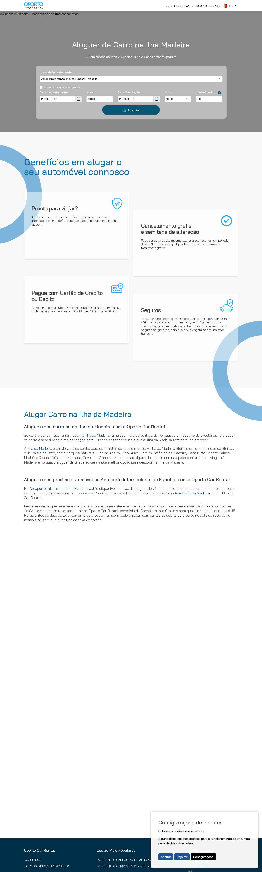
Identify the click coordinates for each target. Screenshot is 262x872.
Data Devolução (129, 92)
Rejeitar (181, 857)
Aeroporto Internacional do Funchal (58, 488)
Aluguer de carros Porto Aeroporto (127, 860)
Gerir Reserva (177, 5)
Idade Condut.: (206, 92)
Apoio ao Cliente (206, 5)
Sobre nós (33, 860)
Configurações (203, 857)
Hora (89, 92)
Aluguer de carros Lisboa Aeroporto (127, 866)
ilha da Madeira (97, 435)
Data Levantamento (54, 92)
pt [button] (231, 5)
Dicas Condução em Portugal (48, 866)
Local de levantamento (56, 72)
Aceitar (166, 857)
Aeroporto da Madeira (192, 493)
